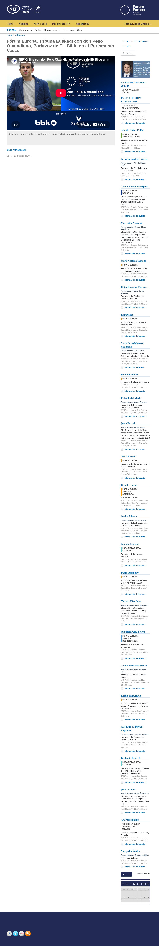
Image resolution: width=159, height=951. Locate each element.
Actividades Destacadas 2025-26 (133, 84)
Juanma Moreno (130, 544)
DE (139, 41)
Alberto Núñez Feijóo (132, 130)
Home (10, 23)
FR (123, 46)
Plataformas (25, 30)
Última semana (52, 30)
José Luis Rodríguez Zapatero (131, 728)
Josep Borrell (128, 423)
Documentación (61, 23)
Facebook (10, 933)
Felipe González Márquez (134, 287)
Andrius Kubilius (130, 819)
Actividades (40, 23)
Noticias (23, 23)
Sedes (38, 30)
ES (123, 41)
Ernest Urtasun (129, 485)
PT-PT (128, 46)
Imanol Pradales (129, 374)
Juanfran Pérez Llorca (133, 631)
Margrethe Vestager (131, 223)
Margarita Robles (130, 851)
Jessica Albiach (129, 516)
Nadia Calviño (128, 456)
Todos (10, 30)
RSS (28, 933)
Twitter (16, 933)
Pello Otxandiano (17, 150)
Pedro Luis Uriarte (131, 398)
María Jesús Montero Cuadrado (132, 344)
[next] (129, 874)
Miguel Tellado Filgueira (134, 665)
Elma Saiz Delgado (131, 695)
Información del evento (135, 123)
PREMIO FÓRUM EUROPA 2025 (131, 99)
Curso (80, 30)
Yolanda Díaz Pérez (131, 601)
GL (135, 41)
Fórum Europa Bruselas (137, 23)
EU (131, 41)
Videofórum (82, 23)
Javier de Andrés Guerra (134, 159)
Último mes (68, 30)
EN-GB (145, 41)
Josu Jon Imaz (128, 789)
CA (127, 41)
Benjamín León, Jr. (131, 758)
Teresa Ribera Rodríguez (134, 186)
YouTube (22, 933)
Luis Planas (127, 314)
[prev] (123, 874)
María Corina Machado (133, 260)
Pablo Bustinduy (130, 572)
